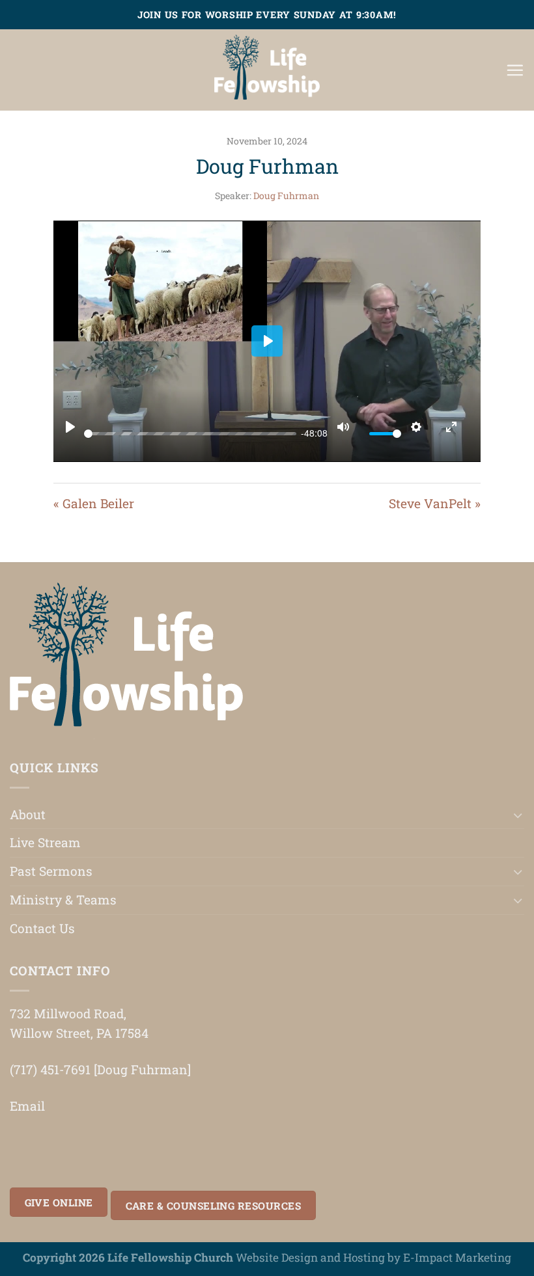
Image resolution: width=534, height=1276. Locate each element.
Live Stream (45, 842)
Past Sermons (51, 871)
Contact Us (42, 928)
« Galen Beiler (93, 503)
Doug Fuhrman (286, 195)
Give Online (59, 1202)
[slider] (190, 434)
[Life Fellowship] (267, 70)
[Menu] (514, 70)
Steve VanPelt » (435, 503)
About (28, 814)
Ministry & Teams (63, 899)
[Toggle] (518, 815)
